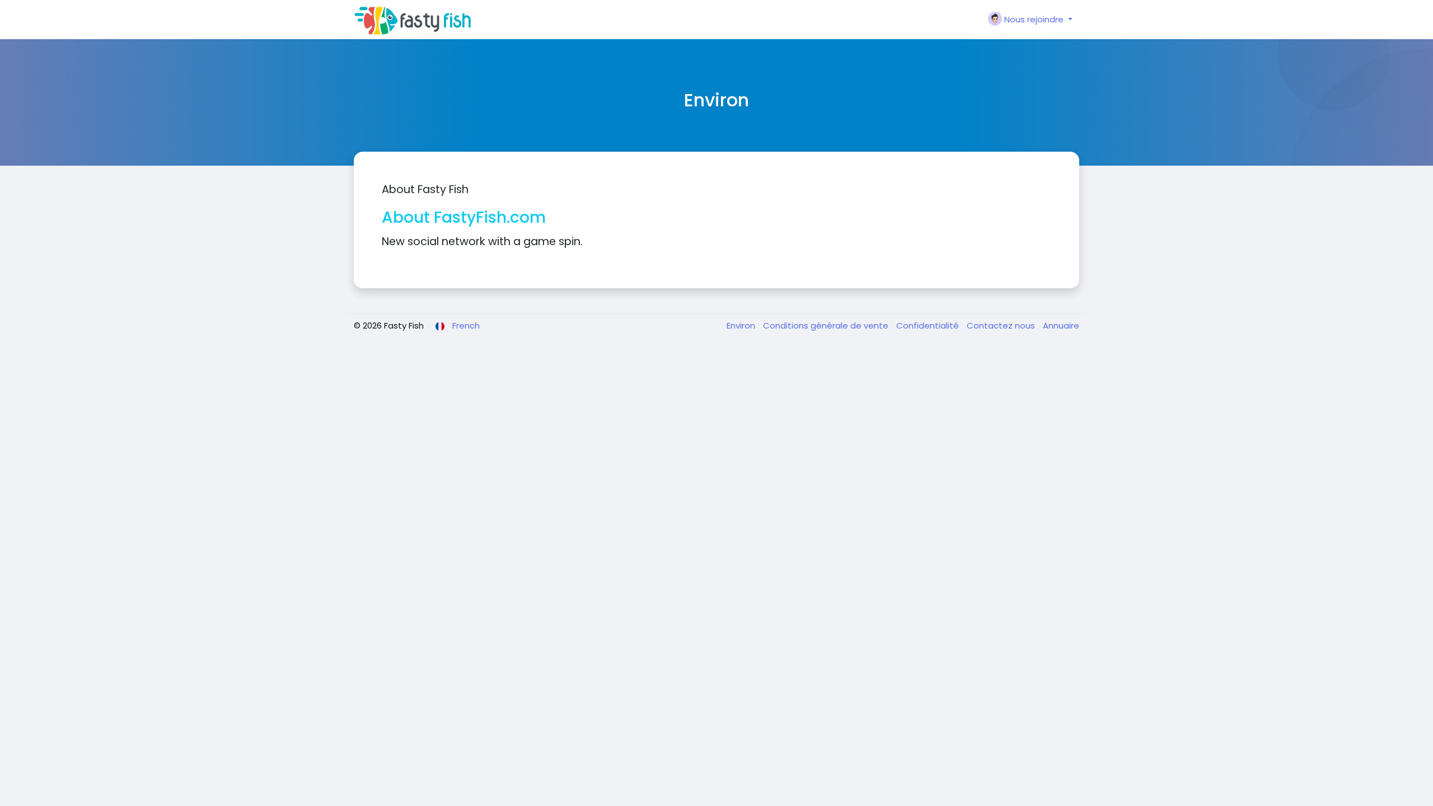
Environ (742, 325)
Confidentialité (928, 325)
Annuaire (1061, 325)
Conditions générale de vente (827, 325)
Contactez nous (1002, 325)
